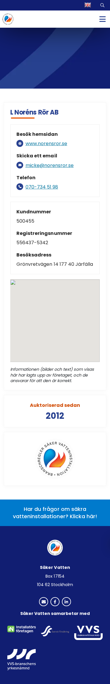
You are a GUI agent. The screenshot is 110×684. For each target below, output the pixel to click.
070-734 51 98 (42, 187)
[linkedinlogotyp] (66, 602)
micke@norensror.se (50, 165)
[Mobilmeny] (102, 18)
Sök (102, 5)
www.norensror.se (46, 143)
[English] (88, 5)
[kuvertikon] (43, 602)
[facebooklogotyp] (55, 602)
